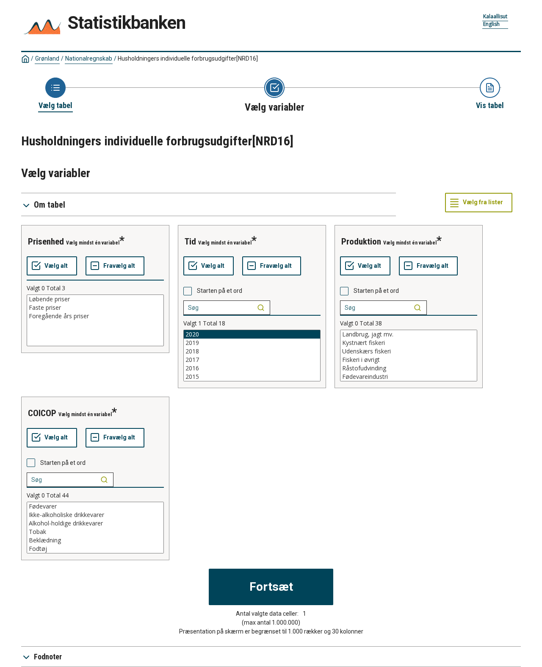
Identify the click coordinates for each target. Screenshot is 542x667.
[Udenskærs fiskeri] (408, 351)
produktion (361, 241)
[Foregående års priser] (95, 316)
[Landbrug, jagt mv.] (408, 334)
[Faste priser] (95, 307)
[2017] (252, 360)
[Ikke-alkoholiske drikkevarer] (95, 515)
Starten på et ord (219, 290)
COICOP (42, 413)
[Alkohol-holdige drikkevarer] (95, 523)
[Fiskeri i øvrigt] (408, 360)
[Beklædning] (95, 540)
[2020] (252, 334)
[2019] (252, 343)
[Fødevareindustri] (408, 376)
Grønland (47, 58)
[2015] (252, 376)
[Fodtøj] (95, 549)
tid (190, 241)
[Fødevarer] (95, 506)
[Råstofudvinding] (408, 368)
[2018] (252, 351)
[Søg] (261, 307)
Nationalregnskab (88, 58)
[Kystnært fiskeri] (408, 343)
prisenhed (46, 241)
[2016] (252, 368)
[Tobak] (95, 532)
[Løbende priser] (95, 299)
